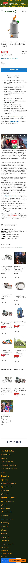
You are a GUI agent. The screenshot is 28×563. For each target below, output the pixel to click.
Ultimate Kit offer (13, 121)
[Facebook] (8, 442)
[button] (3, 41)
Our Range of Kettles (8, 461)
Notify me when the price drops (9, 58)
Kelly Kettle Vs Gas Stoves (9, 465)
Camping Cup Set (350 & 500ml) (7, 295)
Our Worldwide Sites (8, 501)
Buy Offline (6, 490)
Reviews (5, 533)
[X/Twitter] (11, 442)
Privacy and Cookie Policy (7, 544)
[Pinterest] (19, 442)
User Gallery (6, 508)
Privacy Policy (6, 494)
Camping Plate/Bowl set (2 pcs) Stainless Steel (21, 296)
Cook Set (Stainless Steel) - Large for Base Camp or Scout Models (7, 269)
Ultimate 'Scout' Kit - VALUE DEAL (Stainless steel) (8, 323)
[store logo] (11, 11)
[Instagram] (14, 442)
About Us (5, 526)
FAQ (4, 472)
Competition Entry (8, 512)
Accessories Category (10, 196)
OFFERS (6, 3)
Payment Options (7, 487)
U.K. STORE (18, 0)
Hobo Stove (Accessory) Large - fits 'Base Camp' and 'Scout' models (20, 269)
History (5, 530)
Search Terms (4, 547)
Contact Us (6, 540)
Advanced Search (5, 550)
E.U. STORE (10, 0)
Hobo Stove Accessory (16, 117)
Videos (5, 458)
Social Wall (6, 537)
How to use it (6, 454)
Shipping (5, 480)
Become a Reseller (8, 519)
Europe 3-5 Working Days (18, 6)
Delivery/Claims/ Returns (9, 483)
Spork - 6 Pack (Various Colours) (7, 351)
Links (4, 505)
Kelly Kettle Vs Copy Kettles (10, 468)
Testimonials (6, 515)
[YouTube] (16, 442)
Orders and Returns (6, 553)
